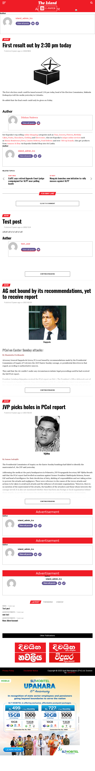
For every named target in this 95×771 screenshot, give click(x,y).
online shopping (31, 134)
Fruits (10, 137)
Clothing (28, 137)
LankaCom (71, 672)
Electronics (40, 137)
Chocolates (18, 137)
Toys (56, 134)
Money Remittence (13, 140)
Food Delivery (47, 140)
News (23, 140)
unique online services (71, 137)
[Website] (37, 23)
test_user (25, 243)
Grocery (62, 134)
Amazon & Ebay (14, 143)
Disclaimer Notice (31, 671)
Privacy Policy (8, 671)
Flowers (69, 134)
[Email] (33, 23)
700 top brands (67, 140)
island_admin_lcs (24, 18)
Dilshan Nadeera (29, 117)
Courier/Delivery (33, 140)
